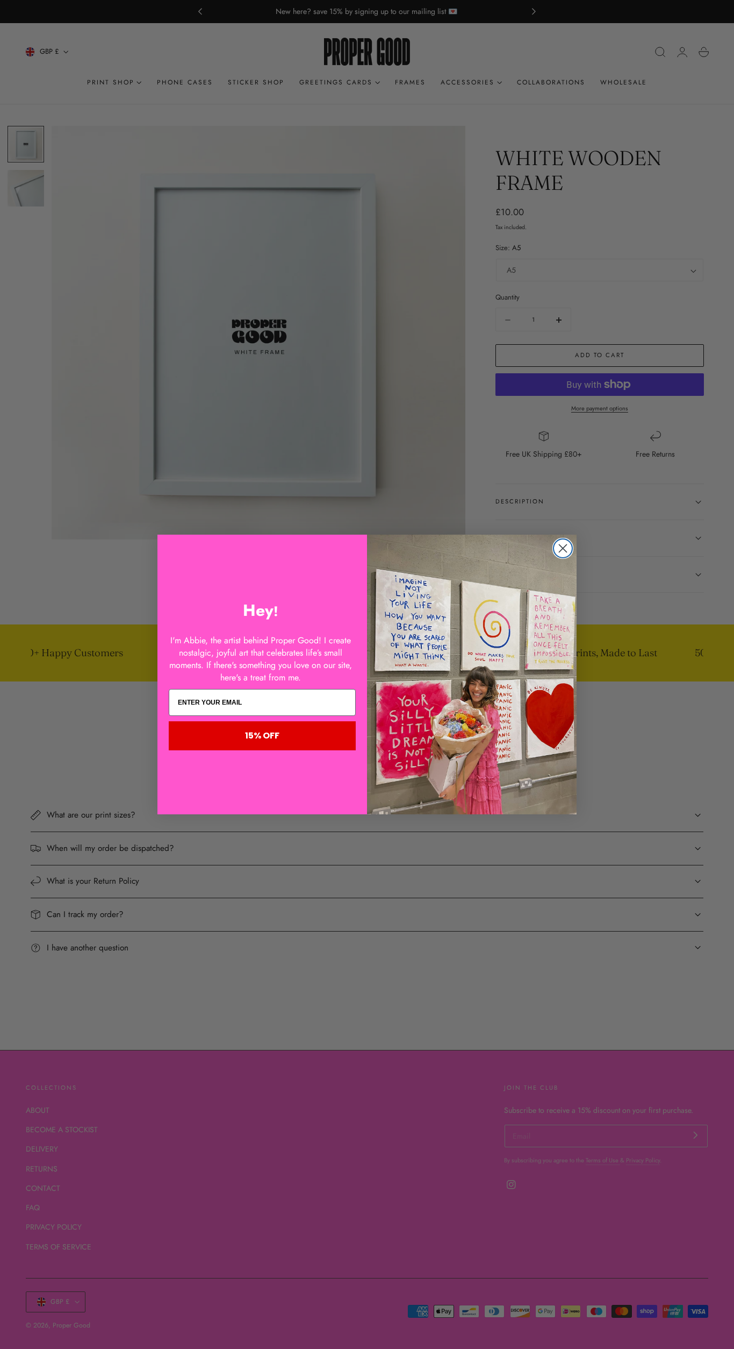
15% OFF (262, 735)
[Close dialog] (562, 548)
